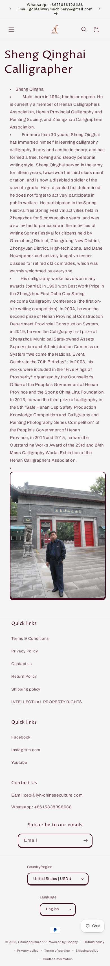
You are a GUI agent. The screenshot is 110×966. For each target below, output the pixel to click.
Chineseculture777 (32, 942)
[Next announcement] (99, 9)
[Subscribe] (86, 840)
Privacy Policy (24, 651)
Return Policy (24, 676)
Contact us (21, 664)
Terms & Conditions (30, 638)
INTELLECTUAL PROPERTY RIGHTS (46, 702)
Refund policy (94, 942)
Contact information (58, 959)
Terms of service (57, 950)
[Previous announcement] (10, 9)
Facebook (20, 737)
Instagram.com (25, 750)
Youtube (19, 762)
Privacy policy (28, 950)
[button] (11, 29)
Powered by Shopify (63, 942)
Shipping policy (25, 689)
